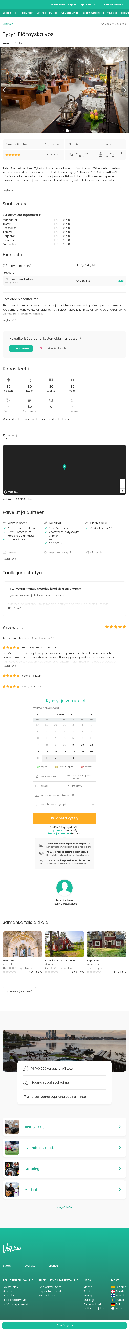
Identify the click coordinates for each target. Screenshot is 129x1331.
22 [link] (82, 745)
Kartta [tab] (18, 43)
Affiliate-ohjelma (94, 1308)
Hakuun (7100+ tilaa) (21, 991)
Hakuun (8, 24)
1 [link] (82, 725)
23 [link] (91, 745)
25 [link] (46, 751)
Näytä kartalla (53, 144)
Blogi (87, 1291)
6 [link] (64, 731)
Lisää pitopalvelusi (15, 1300)
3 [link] (37, 731)
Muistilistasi (58, 4)
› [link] (91, 714)
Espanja (120, 1287)
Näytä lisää (9, 190)
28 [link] (46, 725)
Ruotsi (119, 1300)
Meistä (88, 1287)
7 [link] (73, 731)
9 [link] (91, 731)
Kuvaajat (112, 12)
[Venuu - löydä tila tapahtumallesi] (9, 4)
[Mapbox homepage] (11, 492)
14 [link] (73, 738)
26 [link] (55, 751)
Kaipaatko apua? (50, 1291)
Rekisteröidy (10, 1287)
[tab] (64, 281)
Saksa (119, 1304)
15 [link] (82, 738)
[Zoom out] (122, 486)
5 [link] (55, 731)
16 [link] (91, 738)
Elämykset (27, 12)
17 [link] (38, 745)
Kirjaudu (73, 4)
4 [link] (46, 731)
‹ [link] (37, 714)
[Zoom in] (122, 481)
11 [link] (46, 738)
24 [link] (37, 751)
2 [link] (91, 725)
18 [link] (47, 745)
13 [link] (64, 738)
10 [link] (38, 738)
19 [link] (55, 745)
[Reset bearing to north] (122, 490)
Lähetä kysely (66, 818)
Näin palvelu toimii (50, 1287)
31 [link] (73, 725)
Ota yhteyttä (21, 348)
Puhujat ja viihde (69, 12)
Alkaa (44, 786)
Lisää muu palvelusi (15, 1304)
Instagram (90, 1295)
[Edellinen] (8, 944)
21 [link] (73, 745)
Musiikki (53, 12)
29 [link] (55, 725)
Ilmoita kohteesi (113, 4)
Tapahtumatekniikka (92, 12)
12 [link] (56, 738)
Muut (118, 1308)
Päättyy (77, 786)
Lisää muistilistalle (115, 23)
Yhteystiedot (47, 1295)
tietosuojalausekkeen (59, 833)
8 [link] (82, 731)
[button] (4, 89)
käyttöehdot (57, 830)
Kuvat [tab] (6, 43)
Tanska (120, 1291)
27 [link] (37, 725)
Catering (41, 12)
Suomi (88, 4)
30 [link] (64, 725)
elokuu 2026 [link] (64, 714)
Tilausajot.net (92, 1304)
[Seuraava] (37, 944)
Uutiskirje (89, 1300)
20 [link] (64, 745)
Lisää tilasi (9, 1295)
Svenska (30, 1266)
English (53, 1266)
